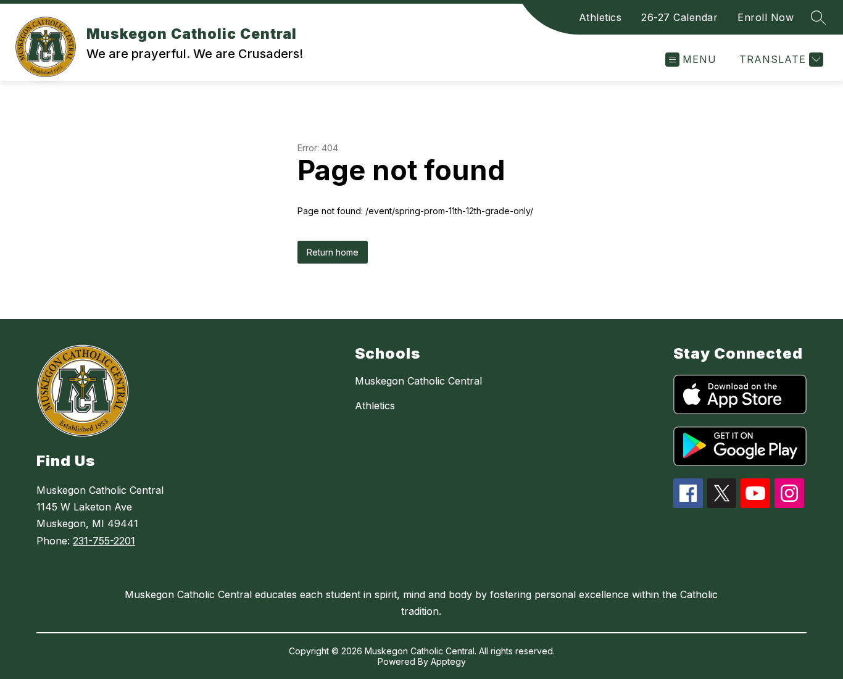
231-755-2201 (104, 541)
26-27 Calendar (679, 17)
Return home (333, 252)
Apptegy (448, 661)
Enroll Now (765, 17)
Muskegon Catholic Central (418, 381)
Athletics (600, 17)
